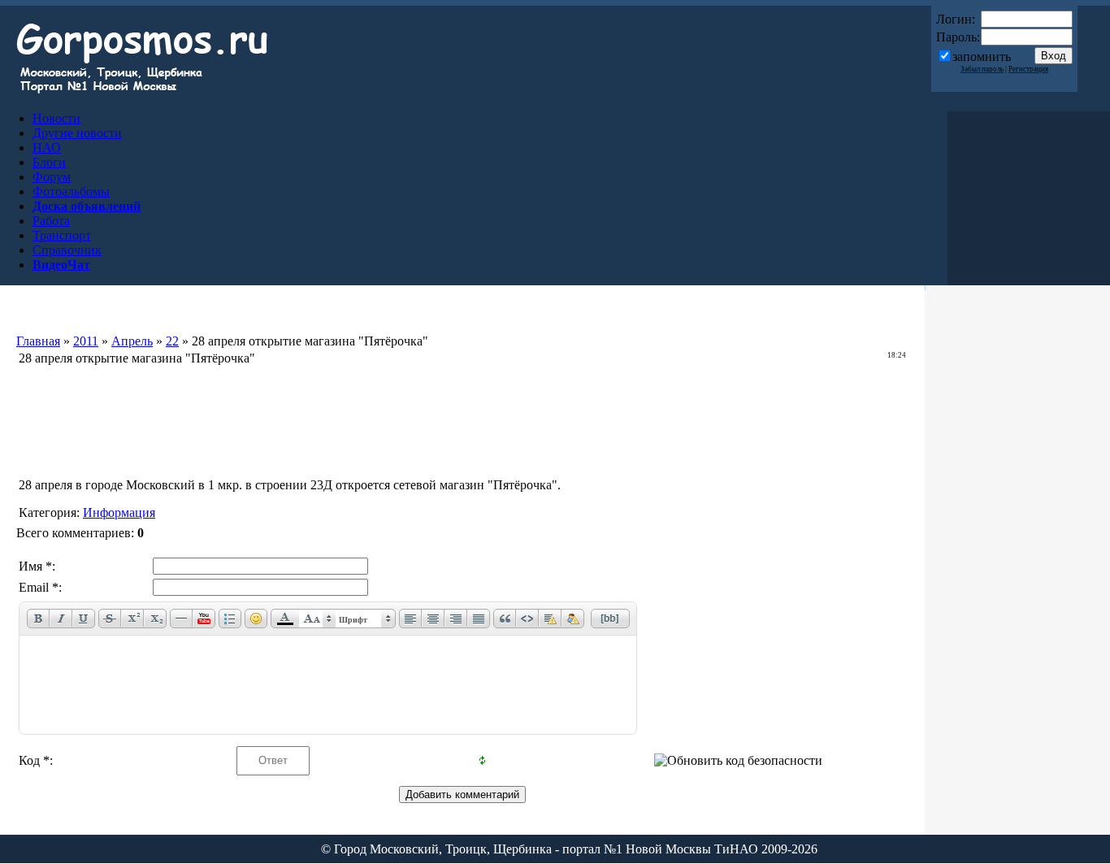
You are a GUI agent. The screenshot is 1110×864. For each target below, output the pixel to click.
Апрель (132, 341)
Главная (38, 341)
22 (172, 341)
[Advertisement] (462, 406)
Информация (119, 512)
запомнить (981, 56)
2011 (85, 341)
